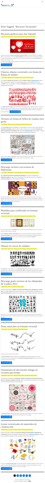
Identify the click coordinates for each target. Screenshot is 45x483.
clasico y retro (16, 248)
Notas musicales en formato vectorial (19, 326)
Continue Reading (5, 64)
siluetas (3, 106)
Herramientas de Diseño (24, 124)
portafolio (28, 77)
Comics (20, 248)
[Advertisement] (22, 12)
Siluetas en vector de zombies (15, 246)
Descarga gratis (35, 80)
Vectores (33, 36)
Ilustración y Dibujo (28, 36)
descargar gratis (29, 130)
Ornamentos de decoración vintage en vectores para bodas (19, 371)
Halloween (22, 175)
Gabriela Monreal (4, 286)
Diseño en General (23, 77)
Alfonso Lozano (4, 36)
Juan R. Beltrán (4, 77)
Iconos (31, 429)
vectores (27, 378)
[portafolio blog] (7, 6)
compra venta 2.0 (17, 216)
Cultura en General (17, 36)
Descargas (23, 36)
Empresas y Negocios (28, 216)
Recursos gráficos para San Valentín (18, 34)
